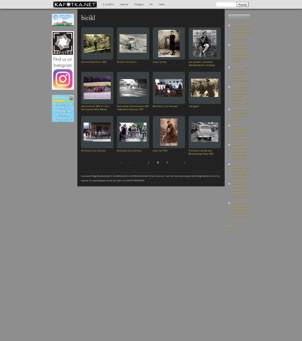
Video (162, 4)
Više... (231, 226)
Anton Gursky (160, 61)
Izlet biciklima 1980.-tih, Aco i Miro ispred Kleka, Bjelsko (95, 108)
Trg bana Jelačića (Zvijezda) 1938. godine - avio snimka (240, 114)
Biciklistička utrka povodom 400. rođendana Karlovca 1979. (133, 108)
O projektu (108, 4)
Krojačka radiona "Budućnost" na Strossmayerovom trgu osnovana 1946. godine (241, 32)
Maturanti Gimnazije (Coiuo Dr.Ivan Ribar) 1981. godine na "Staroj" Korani (241, 132)
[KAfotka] (75, 4)
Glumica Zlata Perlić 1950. (94, 61)
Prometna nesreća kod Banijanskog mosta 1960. (201, 152)
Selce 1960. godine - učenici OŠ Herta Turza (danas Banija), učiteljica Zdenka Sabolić (241, 52)
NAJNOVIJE (237, 16)
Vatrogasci (194, 106)
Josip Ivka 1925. (160, 150)
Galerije (124, 4)
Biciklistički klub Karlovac (165, 106)
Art (151, 4)
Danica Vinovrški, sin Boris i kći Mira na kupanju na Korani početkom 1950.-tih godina (241, 94)
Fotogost (139, 4)
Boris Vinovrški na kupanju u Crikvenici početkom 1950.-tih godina (240, 74)
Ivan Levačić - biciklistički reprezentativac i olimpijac (202, 63)
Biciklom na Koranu (127, 61)
